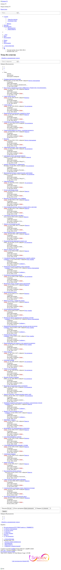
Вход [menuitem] (5, 36)
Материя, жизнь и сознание (11, 377)
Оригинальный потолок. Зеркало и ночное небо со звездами (20, 207)
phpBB (13, 548)
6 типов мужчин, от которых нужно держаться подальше (19, 488)
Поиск (5, 40)
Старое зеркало (8, 104)
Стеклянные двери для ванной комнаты (14, 156)
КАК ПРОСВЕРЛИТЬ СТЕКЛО (12, 437)
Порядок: (39, 508)
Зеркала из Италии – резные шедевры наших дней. (17, 394)
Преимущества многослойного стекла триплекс (17, 266)
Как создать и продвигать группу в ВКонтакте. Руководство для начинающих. (25, 87)
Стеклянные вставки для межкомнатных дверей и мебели (19, 258)
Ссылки (6, 16)
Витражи (6, 138)
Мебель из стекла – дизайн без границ (14, 300)
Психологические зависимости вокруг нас (15, 241)
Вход (5, 41)
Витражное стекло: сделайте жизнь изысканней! (17, 283)
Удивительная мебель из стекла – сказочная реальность (19, 130)
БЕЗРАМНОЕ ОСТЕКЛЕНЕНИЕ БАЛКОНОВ (16, 428)
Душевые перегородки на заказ (12, 79)
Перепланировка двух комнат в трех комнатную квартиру (19, 343)
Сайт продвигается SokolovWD (20, 561)
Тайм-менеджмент (9, 181)
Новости (26, 89)
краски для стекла (9, 462)
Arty (4, 550)
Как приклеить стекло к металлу (12, 471)
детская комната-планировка (11, 309)
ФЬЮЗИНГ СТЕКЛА (10, 420)
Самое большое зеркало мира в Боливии (15, 479)
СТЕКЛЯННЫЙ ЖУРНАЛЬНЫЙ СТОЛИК (16, 445)
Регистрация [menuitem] (7, 37)
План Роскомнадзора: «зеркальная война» (15, 232)
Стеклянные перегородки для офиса (13, 215)
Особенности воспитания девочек (13, 275)
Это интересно (28, 106)
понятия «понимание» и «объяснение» (14, 164)
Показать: (4, 508)
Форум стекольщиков (34, 80)
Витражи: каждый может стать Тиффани (15, 198)
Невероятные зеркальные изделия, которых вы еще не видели (20, 326)
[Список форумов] (4, 1)
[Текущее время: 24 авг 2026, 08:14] (4, 48)
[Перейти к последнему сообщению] (26, 85)
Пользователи (7, 26)
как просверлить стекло (10, 292)
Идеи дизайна (30, 259)
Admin (5, 89)
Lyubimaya (6, 259)
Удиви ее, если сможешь (10, 368)
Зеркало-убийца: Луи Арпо (11, 249)
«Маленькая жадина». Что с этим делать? (15, 147)
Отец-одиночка (8, 351)
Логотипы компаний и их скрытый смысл (15, 496)
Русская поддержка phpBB (8, 551)
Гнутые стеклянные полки (11, 190)
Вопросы (26, 97)
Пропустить (4, 9)
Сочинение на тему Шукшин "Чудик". (14, 121)
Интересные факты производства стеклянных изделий (18, 317)
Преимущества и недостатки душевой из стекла (17, 113)
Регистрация (7, 43)
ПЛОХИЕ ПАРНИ (9, 360)
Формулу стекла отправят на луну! (13, 411)
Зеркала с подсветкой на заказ (12, 224)
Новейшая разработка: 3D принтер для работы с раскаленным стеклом (23, 402)
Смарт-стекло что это (9, 96)
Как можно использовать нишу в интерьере (15, 385)
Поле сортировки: (19, 508)
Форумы (6, 25)
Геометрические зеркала (10, 334)
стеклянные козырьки (10, 454)
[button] (4, 69)
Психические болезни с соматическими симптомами (18, 173)
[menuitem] (12, 19)
